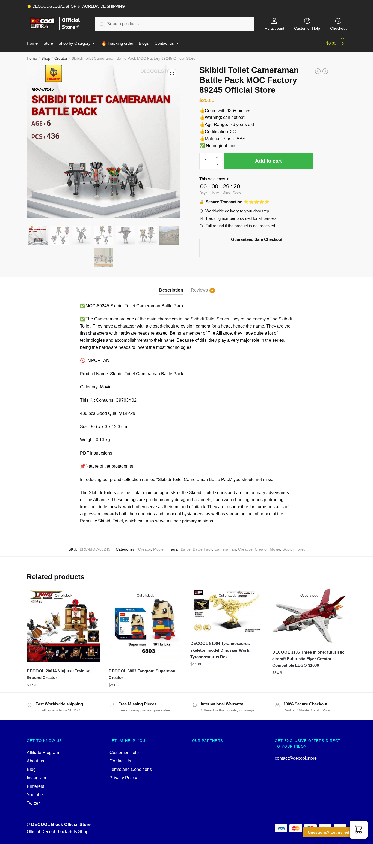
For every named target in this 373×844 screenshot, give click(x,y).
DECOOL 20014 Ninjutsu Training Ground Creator (58, 674)
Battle (186, 549)
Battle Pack (202, 549)
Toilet (300, 549)
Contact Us (120, 761)
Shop (45, 58)
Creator (60, 58)
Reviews (199, 290)
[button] (359, 830)
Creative (245, 549)
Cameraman (225, 549)
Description (171, 290)
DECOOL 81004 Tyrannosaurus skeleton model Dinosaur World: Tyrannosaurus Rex (221, 650)
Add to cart (268, 161)
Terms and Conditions (130, 769)
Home (32, 58)
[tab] (171, 285)
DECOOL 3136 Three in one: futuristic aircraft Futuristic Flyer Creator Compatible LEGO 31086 (308, 659)
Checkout (338, 28)
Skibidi (288, 549)
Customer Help (307, 28)
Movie (158, 549)
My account (274, 28)
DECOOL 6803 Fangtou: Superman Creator (142, 674)
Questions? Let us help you (334, 832)
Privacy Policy (123, 778)
